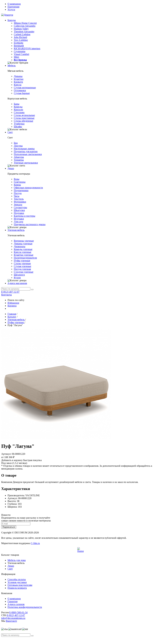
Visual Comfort (21, 54)
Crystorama (19, 51)
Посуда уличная (22, 269)
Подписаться (9, 527)
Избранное (13, 303)
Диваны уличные (23, 243)
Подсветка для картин (26, 151)
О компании (14, 4)
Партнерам (13, 6)
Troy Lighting (21, 40)
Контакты (6, 294)
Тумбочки (19, 123)
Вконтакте (11, 621)
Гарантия (12, 601)
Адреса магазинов (17, 283)
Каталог (12, 316)
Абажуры (19, 157)
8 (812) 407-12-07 (10, 292)
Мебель (12, 65)
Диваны (18, 76)
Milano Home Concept (25, 23)
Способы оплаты (17, 579)
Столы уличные (22, 263)
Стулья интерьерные (25, 87)
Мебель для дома (17, 560)
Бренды (12, 20)
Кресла (17, 84)
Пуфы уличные (22, 260)
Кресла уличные (22, 252)
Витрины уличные (24, 240)
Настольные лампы (24, 148)
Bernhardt (19, 45)
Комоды (18, 106)
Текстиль (19, 199)
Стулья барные (22, 93)
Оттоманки (20, 90)
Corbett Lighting (22, 34)
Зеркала (18, 204)
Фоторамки (20, 201)
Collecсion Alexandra (24, 26)
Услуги (11, 9)
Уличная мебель (16, 230)
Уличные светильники (26, 162)
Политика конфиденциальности (25, 607)
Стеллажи (19, 112)
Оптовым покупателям (20, 585)
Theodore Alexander (24, 31)
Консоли (18, 109)
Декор (11, 168)
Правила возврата (17, 588)
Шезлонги (19, 274)
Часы (16, 196)
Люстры (18, 145)
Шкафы (18, 126)
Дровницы (19, 246)
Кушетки (18, 79)
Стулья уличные (22, 266)
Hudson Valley (21, 28)
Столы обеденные (23, 121)
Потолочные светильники (28, 154)
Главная (12, 314)
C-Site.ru (35, 543)
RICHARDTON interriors (27, 48)
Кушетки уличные (23, 255)
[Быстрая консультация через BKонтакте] (80, 550)
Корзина (12, 305)
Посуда (18, 193)
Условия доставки (17, 582)
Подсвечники (21, 190)
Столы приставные (24, 118)
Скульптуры (20, 207)
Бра (16, 143)
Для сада (18, 221)
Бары (16, 104)
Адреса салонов (16, 604)
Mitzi (16, 57)
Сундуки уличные (23, 272)
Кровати (18, 82)
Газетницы (19, 182)
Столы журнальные (24, 115)
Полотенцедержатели (25, 257)
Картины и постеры (24, 216)
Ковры (17, 184)
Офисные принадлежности (28, 187)
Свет (10, 132)
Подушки (19, 213)
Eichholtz (18, 43)
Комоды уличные (23, 249)
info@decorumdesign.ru (13, 618)
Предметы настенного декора (29, 224)
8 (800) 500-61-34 (18, 612)
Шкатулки (19, 210)
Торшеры (19, 160)
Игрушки (19, 218)
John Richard (20, 37)
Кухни (17, 277)
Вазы (16, 179)
